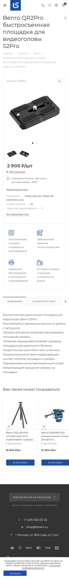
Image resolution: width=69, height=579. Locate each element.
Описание (14, 301)
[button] (32, 143)
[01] (34, 113)
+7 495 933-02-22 (35, 520)
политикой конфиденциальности (41, 566)
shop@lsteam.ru (37, 527)
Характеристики (44, 301)
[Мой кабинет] (56, 5)
